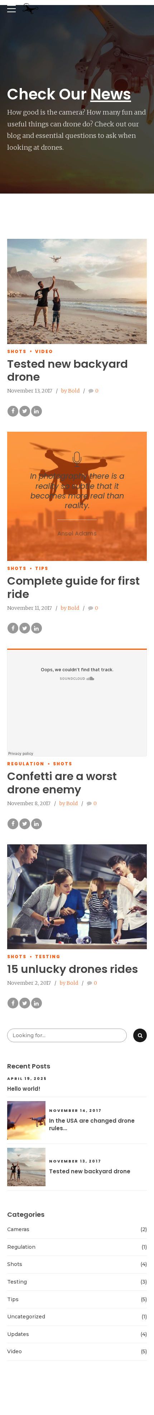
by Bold (70, 391)
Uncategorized (26, 1316)
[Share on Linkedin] (36, 411)
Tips (41, 568)
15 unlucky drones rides (72, 969)
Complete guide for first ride (73, 587)
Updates (18, 1334)
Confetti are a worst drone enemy (62, 783)
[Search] (140, 1035)
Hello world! (23, 1088)
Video (44, 351)
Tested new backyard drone (67, 370)
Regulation (25, 764)
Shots (17, 351)
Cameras (18, 1229)
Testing (48, 957)
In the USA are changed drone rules (92, 1124)
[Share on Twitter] (24, 411)
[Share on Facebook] (13, 411)
